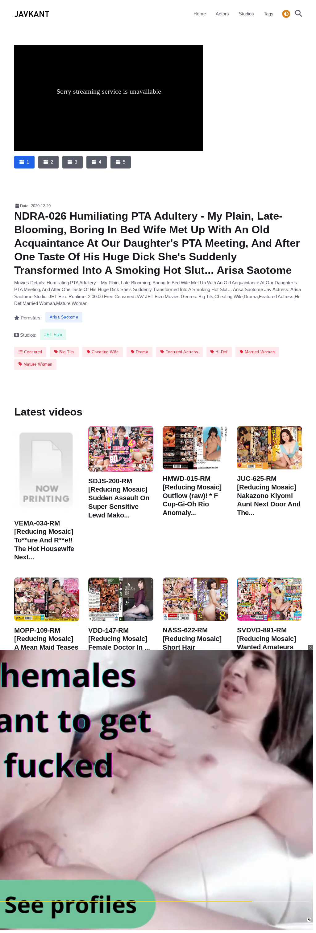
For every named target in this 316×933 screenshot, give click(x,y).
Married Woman (259, 352)
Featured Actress (181, 352)
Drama (141, 352)
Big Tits (66, 352)
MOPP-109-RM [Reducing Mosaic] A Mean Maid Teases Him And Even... (46, 643)
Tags (268, 13)
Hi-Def (221, 352)
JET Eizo (53, 334)
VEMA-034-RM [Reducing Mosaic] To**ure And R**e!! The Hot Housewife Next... (44, 540)
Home (199, 13)
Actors (222, 13)
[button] (296, 14)
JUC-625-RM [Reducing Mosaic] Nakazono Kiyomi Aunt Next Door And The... (269, 496)
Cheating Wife (104, 352)
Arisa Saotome (64, 317)
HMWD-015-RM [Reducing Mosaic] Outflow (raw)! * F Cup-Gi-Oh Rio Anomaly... (192, 496)
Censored (32, 352)
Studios (246, 13)
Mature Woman (37, 364)
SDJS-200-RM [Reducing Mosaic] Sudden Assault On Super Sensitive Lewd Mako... (118, 498)
